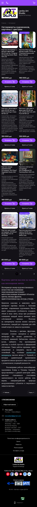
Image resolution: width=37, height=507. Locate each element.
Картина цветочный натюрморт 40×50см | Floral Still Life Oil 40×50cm (9, 232)
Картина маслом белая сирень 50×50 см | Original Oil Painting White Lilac (27, 232)
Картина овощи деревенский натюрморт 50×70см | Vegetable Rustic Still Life (9, 170)
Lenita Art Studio (23, 12)
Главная (4, 23)
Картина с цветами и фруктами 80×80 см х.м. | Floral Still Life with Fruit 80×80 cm (27, 111)
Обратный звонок (9, 404)
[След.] (34, 273)
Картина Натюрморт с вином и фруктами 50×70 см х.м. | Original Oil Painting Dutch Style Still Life (9, 53)
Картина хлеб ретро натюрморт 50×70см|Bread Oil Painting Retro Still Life (26, 169)
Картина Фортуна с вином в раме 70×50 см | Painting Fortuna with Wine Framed (27, 52)
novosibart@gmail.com (13, 416)
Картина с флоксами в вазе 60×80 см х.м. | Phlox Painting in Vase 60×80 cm (9, 111)
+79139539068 (8, 400)
